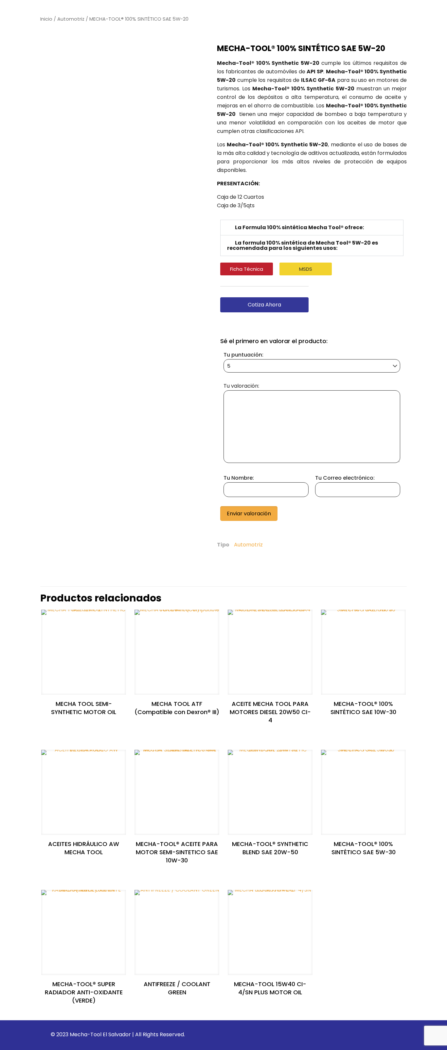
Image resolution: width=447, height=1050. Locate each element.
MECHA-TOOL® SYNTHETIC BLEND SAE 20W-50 (270, 848)
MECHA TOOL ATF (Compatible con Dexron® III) (176, 708)
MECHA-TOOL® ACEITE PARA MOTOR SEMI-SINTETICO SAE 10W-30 (177, 852)
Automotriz (70, 19)
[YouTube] (372, 1034)
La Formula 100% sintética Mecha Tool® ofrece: (299, 227)
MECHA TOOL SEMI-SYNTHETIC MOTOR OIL (83, 708)
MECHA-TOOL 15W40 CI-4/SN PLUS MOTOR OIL (270, 988)
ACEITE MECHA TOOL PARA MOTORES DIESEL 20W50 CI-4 (270, 712)
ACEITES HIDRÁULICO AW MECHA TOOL (83, 848)
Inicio (46, 19)
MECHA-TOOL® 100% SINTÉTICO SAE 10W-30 (363, 708)
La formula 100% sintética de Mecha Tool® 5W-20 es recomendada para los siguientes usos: (302, 245)
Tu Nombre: (239, 478)
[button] (312, 227)
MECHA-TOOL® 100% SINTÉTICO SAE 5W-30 (363, 848)
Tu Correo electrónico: (345, 478)
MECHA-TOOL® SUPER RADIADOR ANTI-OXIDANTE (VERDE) (84, 992)
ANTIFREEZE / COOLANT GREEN (177, 988)
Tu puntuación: (243, 355)
